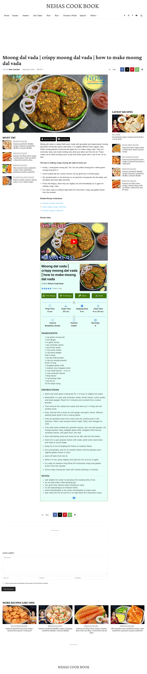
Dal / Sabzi (116, 134)
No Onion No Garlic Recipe (23, 177)
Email (100, 296)
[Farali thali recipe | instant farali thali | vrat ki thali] (128, 123)
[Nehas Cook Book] (4, 69)
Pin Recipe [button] (67, 296)
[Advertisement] (73, 35)
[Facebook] (125, 16)
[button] (141, 16)
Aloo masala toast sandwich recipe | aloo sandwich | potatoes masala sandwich (24, 170)
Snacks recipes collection (53, 211)
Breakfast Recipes (20, 141)
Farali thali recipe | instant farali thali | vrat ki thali (128, 138)
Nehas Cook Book (14, 69)
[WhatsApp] (137, 69)
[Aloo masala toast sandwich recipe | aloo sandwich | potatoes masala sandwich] (7, 168)
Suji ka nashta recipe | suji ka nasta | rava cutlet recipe (25, 181)
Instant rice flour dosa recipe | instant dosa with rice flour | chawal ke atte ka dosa (24, 158)
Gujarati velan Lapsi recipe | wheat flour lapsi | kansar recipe (133, 149)
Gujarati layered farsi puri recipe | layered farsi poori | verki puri (133, 161)
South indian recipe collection (54, 207)
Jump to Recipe (49, 139)
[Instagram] (129, 16)
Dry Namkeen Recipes (130, 156)
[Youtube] (136, 16)
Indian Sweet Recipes (130, 144)
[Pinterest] (132, 16)
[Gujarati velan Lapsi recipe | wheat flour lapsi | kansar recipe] (116, 148)
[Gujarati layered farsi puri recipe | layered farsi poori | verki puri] (116, 160)
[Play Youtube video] (74, 242)
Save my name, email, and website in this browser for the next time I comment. (26, 583)
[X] (127, 69)
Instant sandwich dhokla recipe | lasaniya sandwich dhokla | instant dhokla (24, 146)
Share (83, 296)
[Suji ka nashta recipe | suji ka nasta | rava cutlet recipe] (7, 180)
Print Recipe (64, 139)
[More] (142, 69)
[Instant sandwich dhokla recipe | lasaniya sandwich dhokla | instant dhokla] (7, 144)
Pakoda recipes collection (53, 203)
